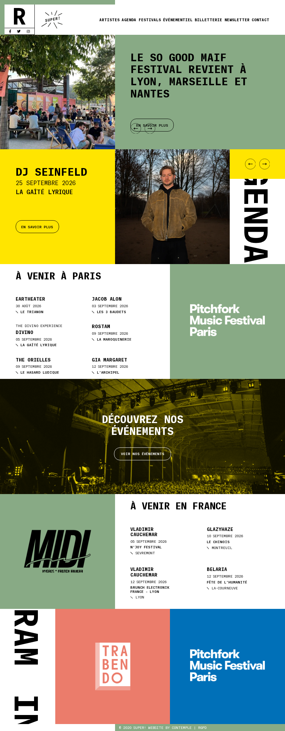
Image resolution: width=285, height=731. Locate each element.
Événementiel (178, 19)
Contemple (182, 727)
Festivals (150, 19)
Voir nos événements (142, 453)
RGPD (202, 727)
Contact (260, 19)
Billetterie (208, 19)
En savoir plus (37, 226)
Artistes (109, 19)
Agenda (129, 19)
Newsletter (237, 19)
